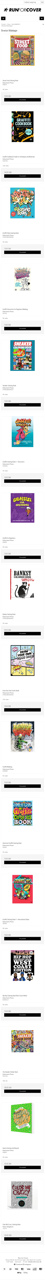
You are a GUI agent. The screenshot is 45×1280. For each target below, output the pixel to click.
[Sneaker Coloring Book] (22, 361)
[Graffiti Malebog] (22, 742)
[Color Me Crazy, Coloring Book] (22, 1200)
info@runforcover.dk (34, 1262)
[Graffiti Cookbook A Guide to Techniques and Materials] (22, 132)
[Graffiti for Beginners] (22, 514)
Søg (42, 2)
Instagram (27, 1264)
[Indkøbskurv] (42, 18)
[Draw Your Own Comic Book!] (22, 666)
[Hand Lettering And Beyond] (22, 1124)
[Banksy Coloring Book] (22, 590)
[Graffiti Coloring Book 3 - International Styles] (22, 895)
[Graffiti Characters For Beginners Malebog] (22, 285)
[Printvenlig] (43, 24)
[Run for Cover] (22, 10)
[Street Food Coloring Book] (22, 56)
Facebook (18, 1264)
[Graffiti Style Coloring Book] (22, 209)
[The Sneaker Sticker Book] (22, 1048)
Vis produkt (22, 100)
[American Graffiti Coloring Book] (22, 819)
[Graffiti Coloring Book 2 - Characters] (22, 437)
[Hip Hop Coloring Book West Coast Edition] (22, 971)
